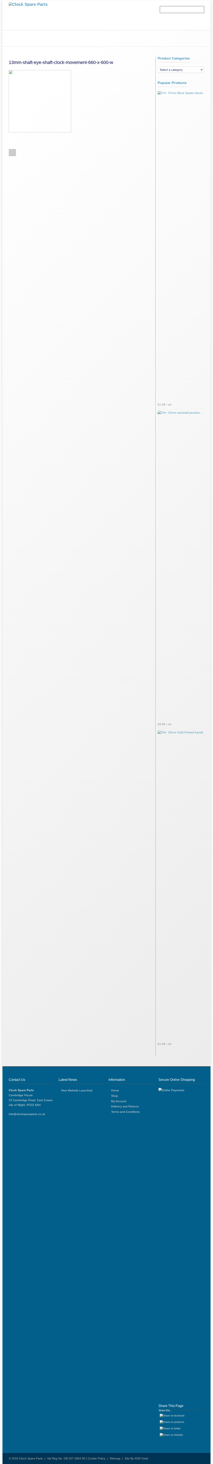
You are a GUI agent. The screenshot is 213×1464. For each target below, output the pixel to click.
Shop (54, 25)
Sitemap (115, 1458)
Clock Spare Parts (31, 1458)
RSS (200, 1458)
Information (73, 25)
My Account (118, 1101)
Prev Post (12, 152)
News (93, 25)
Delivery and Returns (125, 1106)
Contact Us (113, 25)
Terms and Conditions (125, 1111)
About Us (36, 25)
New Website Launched (76, 1090)
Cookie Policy (96, 1458)
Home (17, 25)
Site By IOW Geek (136, 1458)
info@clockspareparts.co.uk (27, 1114)
